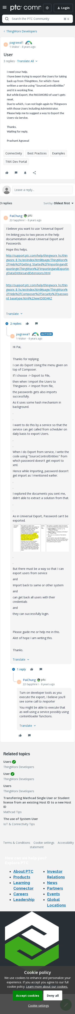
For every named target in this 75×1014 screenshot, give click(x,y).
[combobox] (37, 19)
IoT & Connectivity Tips (19, 824)
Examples (58, 153)
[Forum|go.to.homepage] (22, 8)
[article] (37, 270)
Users (7, 762)
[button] (4, 9)
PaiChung (16, 216)
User (6, 774)
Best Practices (37, 153)
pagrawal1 (17, 42)
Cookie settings (44, 843)
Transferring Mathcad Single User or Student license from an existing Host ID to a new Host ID (37, 802)
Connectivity (13, 153)
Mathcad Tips (12, 812)
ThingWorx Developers (21, 31)
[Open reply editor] (37, 190)
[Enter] (7, 19)
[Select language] (47, 8)
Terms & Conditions (16, 843)
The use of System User (20, 819)
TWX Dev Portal (16, 162)
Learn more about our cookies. (47, 987)
